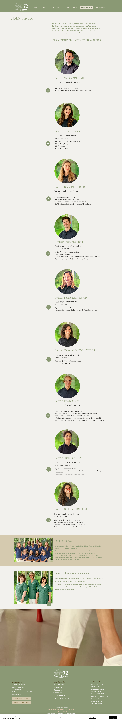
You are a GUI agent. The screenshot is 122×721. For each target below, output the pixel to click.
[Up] (48, 90)
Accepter (113, 718)
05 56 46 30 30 (16, 689)
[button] (36, 7)
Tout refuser (102, 718)
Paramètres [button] (92, 718)
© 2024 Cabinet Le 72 (61, 707)
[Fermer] (120, 717)
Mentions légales (15, 719)
